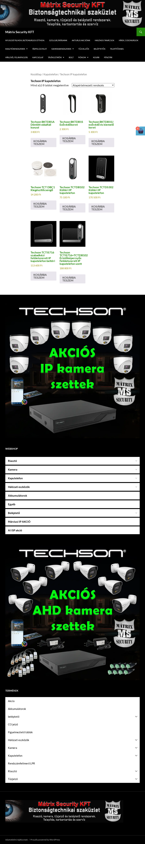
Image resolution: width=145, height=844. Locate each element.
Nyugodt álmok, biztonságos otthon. (25, 40)
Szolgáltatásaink (58, 40)
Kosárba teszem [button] (40, 142)
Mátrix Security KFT (19, 32)
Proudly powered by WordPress (45, 839)
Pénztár (108, 57)
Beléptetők (99, 49)
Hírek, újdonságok (128, 40)
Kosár (96, 57)
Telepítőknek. (117, 49)
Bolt (71, 57)
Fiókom (82, 57)
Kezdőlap (36, 74)
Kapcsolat (37, 57)
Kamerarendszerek (61, 49)
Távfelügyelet (39, 49)
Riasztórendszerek (15, 49)
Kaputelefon (51, 74)
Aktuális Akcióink (81, 40)
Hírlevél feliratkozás (16, 57)
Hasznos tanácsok (104, 40)
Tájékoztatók (55, 57)
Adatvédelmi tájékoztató (16, 839)
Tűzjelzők (83, 49)
